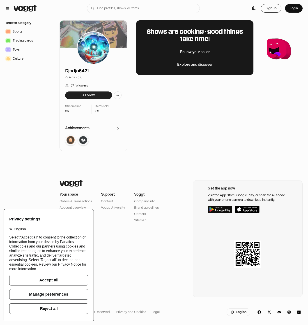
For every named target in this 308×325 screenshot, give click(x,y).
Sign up (271, 8)
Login (294, 8)
